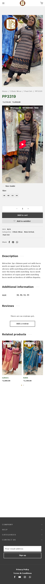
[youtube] (19, 577)
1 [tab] (21, 385)
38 (17, 295)
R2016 (25, 378)
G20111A (5, 378)
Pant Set (28, 91)
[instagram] (25, 577)
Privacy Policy (22, 569)
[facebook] (14, 577)
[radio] (4, 195)
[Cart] (41, 3)
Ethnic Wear (16, 91)
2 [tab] (23, 385)
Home (5, 91)
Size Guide (10, 186)
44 (28, 295)
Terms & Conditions (22, 573)
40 (21, 295)
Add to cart (22, 215)
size (4, 191)
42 (24, 295)
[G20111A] (12, 358)
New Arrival (29, 232)
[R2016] (33, 358)
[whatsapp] (30, 577)
